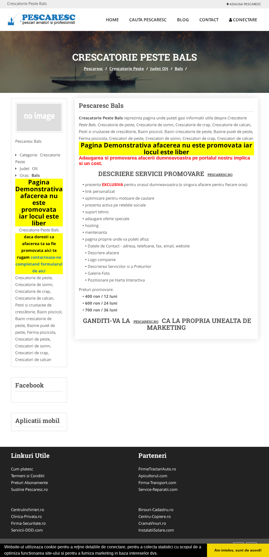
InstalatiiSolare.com (156, 530)
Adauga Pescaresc (245, 4)
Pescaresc (93, 68)
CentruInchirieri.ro (27, 509)
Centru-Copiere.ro (154, 516)
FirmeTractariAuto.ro (157, 468)
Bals (179, 68)
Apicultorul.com (152, 475)
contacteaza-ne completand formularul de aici (39, 263)
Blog (183, 20)
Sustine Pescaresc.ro (29, 489)
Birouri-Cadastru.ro (155, 509)
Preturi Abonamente (29, 482)
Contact (209, 20)
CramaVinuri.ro (152, 523)
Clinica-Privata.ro (26, 516)
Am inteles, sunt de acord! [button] (238, 550)
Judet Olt (159, 68)
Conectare (244, 20)
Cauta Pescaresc (148, 20)
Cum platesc (22, 468)
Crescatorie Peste (126, 68)
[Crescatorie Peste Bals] (39, 117)
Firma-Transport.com (157, 482)
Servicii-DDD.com (27, 530)
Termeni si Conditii (27, 475)
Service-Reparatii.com (158, 489)
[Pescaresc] (41, 19)
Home (112, 20)
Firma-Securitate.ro (28, 523)
